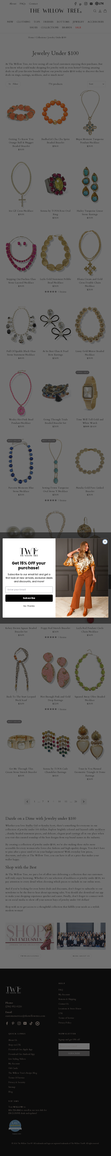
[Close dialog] (105, 541)
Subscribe (29, 598)
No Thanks (29, 605)
